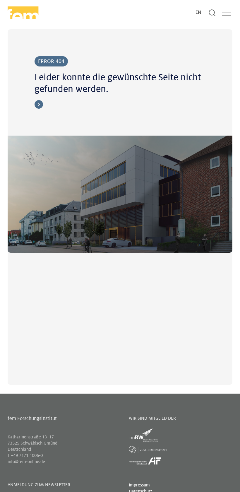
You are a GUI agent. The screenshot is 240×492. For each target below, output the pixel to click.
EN (198, 12)
